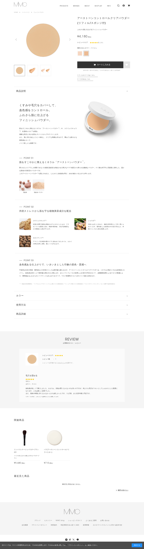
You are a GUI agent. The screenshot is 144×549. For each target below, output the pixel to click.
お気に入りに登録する (126, 64)
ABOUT (87, 6)
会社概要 (25, 525)
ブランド (37, 520)
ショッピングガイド (75, 520)
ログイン (62, 363)
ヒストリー (48, 520)
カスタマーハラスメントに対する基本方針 (107, 525)
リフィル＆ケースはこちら (86, 75)
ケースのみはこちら (83, 79)
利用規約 (54, 525)
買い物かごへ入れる (100, 65)
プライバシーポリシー (39, 525)
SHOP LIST (98, 6)
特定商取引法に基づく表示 (70, 525)
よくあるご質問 (91, 520)
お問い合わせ (105, 520)
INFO (109, 6)
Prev (16, 39)
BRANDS (76, 6)
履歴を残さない (123, 490)
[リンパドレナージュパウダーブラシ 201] (24, 437)
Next (70, 39)
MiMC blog (60, 520)
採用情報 (86, 525)
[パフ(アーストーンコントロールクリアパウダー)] (54, 437)
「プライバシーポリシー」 (76, 545)
